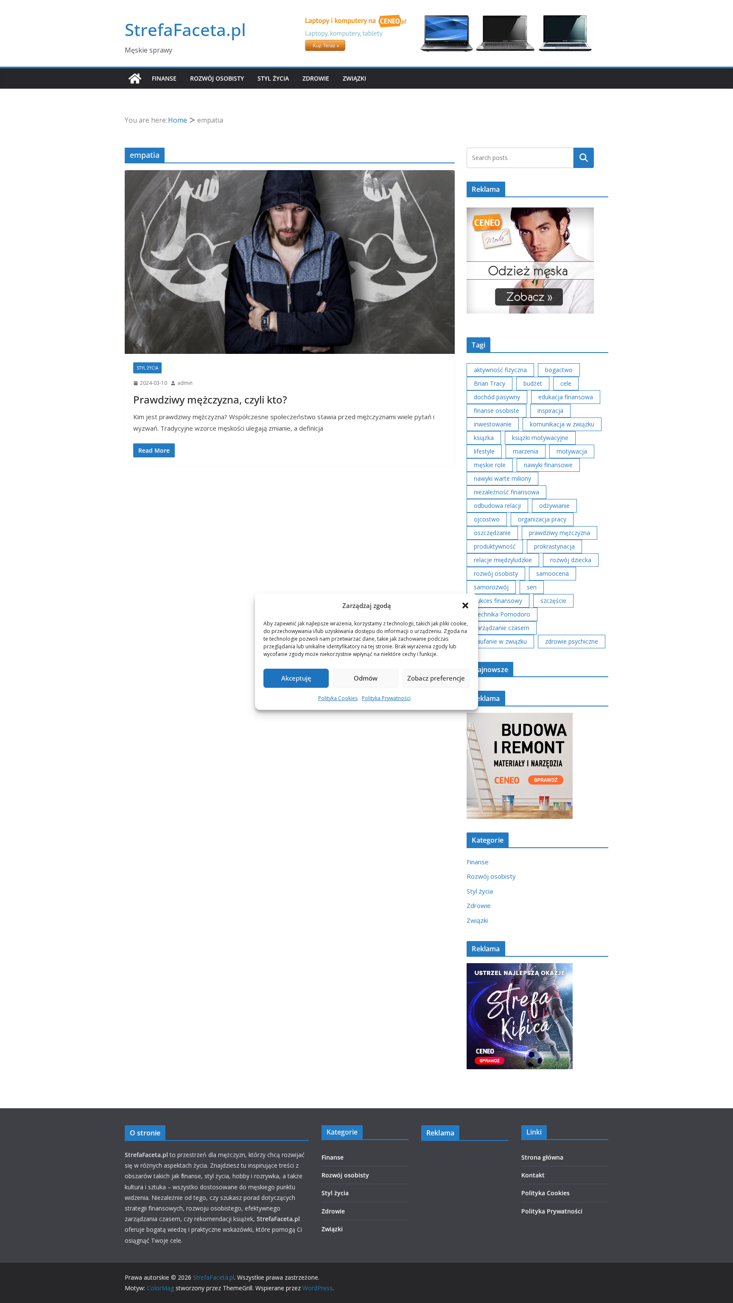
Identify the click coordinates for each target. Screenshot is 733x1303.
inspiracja (550, 410)
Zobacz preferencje (436, 678)
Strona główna (542, 1157)
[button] (465, 605)
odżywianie (554, 506)
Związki (354, 78)
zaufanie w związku (500, 641)
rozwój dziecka (570, 560)
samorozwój (491, 587)
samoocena (552, 573)
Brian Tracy (489, 383)
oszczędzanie (492, 533)
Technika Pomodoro (502, 614)
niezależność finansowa (506, 492)
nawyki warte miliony (502, 478)
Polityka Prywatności (386, 698)
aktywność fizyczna (500, 370)
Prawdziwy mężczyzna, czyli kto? (210, 399)
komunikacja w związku (562, 424)
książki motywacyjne (540, 438)
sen (532, 587)
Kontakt (533, 1175)
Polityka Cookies (338, 698)
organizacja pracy (542, 519)
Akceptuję (296, 678)
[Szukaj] (584, 158)
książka (484, 438)
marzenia (525, 451)
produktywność (495, 546)
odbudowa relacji (497, 506)
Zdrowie (315, 78)
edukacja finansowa (565, 397)
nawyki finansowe (548, 465)
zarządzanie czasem (501, 628)
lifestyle (484, 451)
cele (565, 383)
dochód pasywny (497, 397)
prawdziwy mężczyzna (559, 533)
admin (185, 383)
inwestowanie (493, 424)
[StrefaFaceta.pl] (135, 78)
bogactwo (559, 370)
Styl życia (273, 78)
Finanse (164, 78)
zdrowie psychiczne (571, 641)
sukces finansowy (498, 601)
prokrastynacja (554, 546)
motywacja (572, 451)
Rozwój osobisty (217, 78)
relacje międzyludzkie (503, 560)
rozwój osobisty (496, 573)
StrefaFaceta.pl (185, 29)
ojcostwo (487, 519)
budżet (532, 383)
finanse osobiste (496, 410)
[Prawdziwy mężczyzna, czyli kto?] (290, 262)
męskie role (490, 465)
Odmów (366, 678)
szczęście (553, 601)
